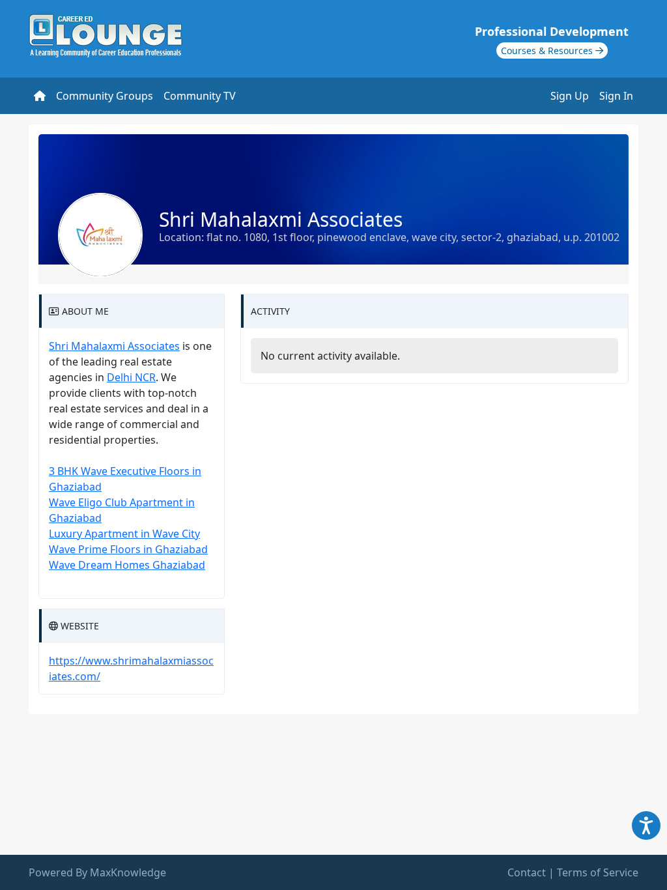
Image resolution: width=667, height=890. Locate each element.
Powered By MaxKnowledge (97, 872)
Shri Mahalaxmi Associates (114, 346)
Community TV (199, 96)
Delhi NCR (131, 377)
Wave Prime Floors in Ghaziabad (128, 549)
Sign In (616, 96)
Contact (526, 872)
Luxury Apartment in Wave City (124, 533)
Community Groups (104, 96)
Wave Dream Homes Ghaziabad (127, 565)
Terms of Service (597, 872)
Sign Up (569, 96)
